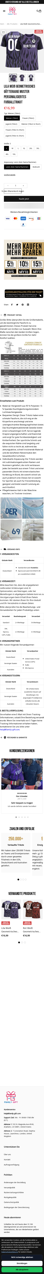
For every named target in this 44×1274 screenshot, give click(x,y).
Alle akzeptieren (22, 1269)
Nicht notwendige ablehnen (22, 1257)
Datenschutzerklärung (9, 1252)
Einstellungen (22, 1263)
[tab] (16, 817)
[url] (12, 1113)
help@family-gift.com (10, 729)
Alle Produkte (12, 24)
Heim (2, 24)
